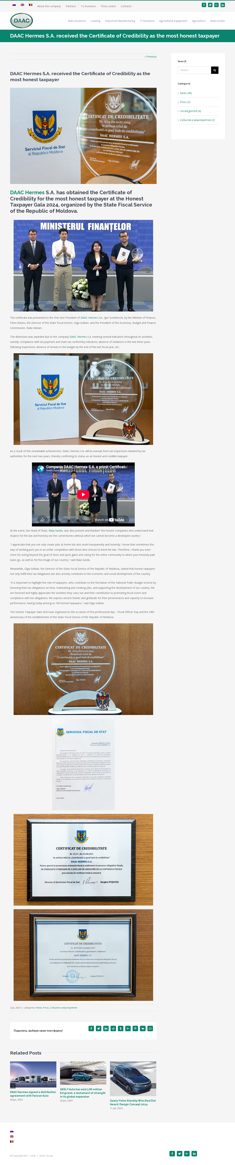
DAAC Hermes (27, 192)
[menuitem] (14, 6)
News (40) (186, 93)
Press (46, 1007)
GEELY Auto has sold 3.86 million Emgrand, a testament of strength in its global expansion (83, 1093)
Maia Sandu (56, 530)
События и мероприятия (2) (197, 120)
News (39, 1007)
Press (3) (185, 102)
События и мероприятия (63, 1007)
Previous (151, 56)
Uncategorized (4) (190, 111)
